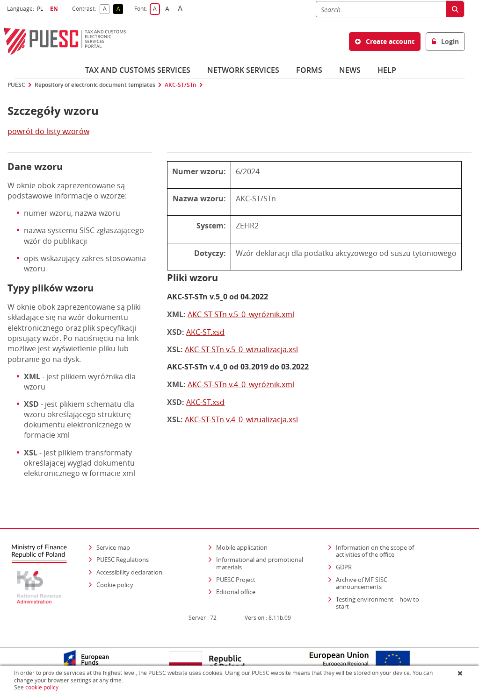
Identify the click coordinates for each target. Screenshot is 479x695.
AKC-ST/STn (180, 85)
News (350, 70)
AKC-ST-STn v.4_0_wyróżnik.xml (241, 384)
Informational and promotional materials (259, 563)
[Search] (455, 9)
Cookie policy (114, 585)
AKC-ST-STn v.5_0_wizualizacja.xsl (241, 349)
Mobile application (242, 547)
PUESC (16, 85)
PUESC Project (235, 579)
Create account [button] (389, 41)
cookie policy (41, 687)
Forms (309, 70)
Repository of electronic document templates (95, 85)
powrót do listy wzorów (48, 131)
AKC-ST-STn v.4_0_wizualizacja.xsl (241, 419)
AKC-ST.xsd (205, 332)
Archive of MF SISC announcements (361, 583)
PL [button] (41, 8)
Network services (243, 70)
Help (386, 70)
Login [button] (449, 41)
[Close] (461, 673)
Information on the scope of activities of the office (384, 551)
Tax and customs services (137, 70)
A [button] (106, 9)
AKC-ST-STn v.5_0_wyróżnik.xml (241, 314)
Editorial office (235, 592)
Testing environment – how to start (377, 603)
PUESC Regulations (122, 559)
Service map (113, 547)
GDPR (344, 567)
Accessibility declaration (129, 572)
